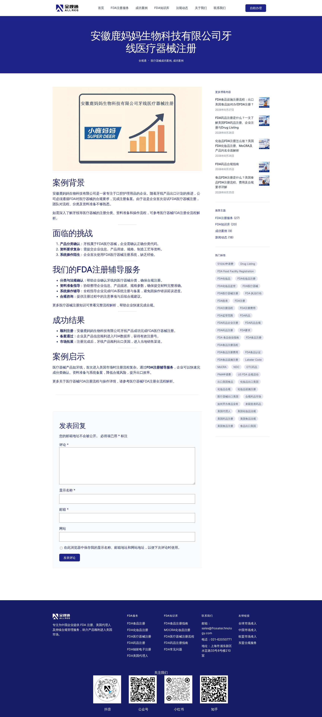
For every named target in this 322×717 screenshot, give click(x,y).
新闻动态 (221, 237)
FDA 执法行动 (253, 293)
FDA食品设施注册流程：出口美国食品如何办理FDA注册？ (234, 102)
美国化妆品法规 (247, 411)
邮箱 (64, 509)
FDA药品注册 (225, 330)
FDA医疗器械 (250, 286)
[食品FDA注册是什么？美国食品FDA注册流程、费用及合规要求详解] (264, 181)
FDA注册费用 (247, 308)
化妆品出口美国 (249, 381)
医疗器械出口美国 (227, 396)
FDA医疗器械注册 (227, 293)
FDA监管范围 (225, 315)
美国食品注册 (225, 425)
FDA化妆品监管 (226, 286)
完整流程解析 (106, 305)
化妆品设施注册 (247, 389)
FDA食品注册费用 (227, 352)
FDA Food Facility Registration (235, 271)
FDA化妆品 (223, 278)
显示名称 (67, 490)
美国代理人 (224, 411)
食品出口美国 (248, 425)
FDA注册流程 (225, 308)
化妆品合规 (224, 389)
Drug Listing (247, 263)
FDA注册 (240, 300)
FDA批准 (222, 300)
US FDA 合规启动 (248, 374)
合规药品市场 (253, 396)
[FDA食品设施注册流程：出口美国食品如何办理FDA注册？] (264, 103)
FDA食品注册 (253, 337)
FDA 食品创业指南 (228, 337)
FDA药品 (245, 315)
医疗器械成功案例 (161, 60)
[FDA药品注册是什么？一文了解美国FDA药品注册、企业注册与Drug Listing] (264, 121)
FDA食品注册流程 (227, 344)
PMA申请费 (224, 374)
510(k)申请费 (225, 263)
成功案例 (178, 60)
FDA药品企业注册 (227, 322)
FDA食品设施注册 (227, 359)
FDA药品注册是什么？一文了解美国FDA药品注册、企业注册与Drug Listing (234, 122)
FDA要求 (245, 330)
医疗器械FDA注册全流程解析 (151, 381)
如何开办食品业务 (227, 403)
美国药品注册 (225, 418)
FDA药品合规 (253, 322)
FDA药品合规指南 (227, 164)
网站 (62, 528)
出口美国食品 (225, 381)
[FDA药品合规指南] (264, 168)
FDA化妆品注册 (246, 278)
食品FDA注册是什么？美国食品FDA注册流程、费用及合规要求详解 (234, 182)
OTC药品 (251, 366)
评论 (64, 445)
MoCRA (221, 366)
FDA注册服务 (224, 218)
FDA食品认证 (253, 352)
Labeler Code (253, 359)
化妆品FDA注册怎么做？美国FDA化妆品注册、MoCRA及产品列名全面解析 (234, 145)
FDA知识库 (222, 224)
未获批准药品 (253, 403)
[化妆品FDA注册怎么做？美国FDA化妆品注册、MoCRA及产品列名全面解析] (264, 145)
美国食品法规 (248, 418)
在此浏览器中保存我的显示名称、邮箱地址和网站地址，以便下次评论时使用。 (122, 547)
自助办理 (256, 8)
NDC (236, 366)
